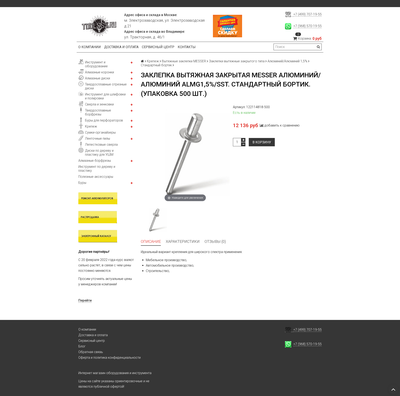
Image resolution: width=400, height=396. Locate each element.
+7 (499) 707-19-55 (307, 14)
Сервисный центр (158, 47)
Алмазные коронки (99, 72)
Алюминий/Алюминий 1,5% (287, 61)
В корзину (261, 142)
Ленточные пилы (97, 138)
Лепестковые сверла (101, 145)
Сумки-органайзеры (100, 132)
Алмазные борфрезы (94, 161)
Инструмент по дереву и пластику (96, 169)
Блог (82, 346)
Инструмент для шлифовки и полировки (105, 96)
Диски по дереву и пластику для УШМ (99, 153)
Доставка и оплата (121, 47)
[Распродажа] (97, 217)
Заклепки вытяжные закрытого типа (237, 61)
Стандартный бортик (156, 65)
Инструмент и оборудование (96, 64)
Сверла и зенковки (99, 104)
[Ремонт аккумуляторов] (97, 198)
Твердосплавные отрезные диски (106, 86)
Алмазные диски (97, 78)
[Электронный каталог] (97, 236)
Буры (82, 183)
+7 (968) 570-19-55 (307, 26)
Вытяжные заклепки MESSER (184, 61)
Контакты (187, 47)
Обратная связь (90, 352)
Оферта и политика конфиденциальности (109, 358)
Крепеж (91, 126)
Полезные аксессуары (95, 177)
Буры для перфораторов (104, 120)
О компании (89, 47)
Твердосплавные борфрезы (98, 112)
